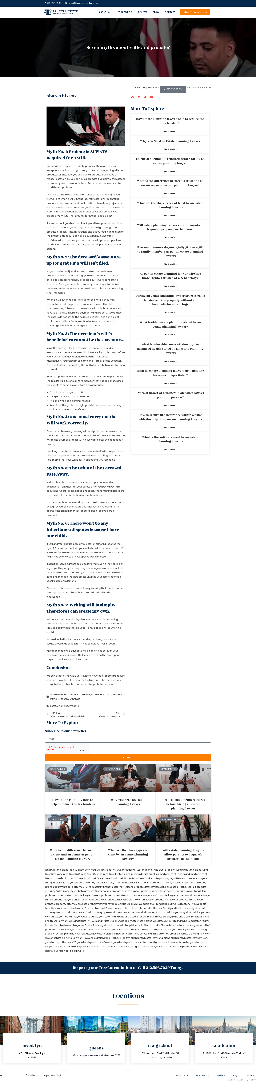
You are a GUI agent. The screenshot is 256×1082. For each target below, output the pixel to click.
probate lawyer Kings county (158, 891)
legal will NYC (98, 869)
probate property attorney (61, 904)
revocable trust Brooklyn (122, 904)
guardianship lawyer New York (84, 946)
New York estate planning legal (158, 878)
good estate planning (77, 223)
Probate (74, 706)
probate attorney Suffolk (181, 887)
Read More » (170, 131)
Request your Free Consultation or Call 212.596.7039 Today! (128, 968)
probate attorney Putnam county (83, 887)
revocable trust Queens (101, 908)
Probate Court (103, 694)
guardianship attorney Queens (94, 942)
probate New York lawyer (139, 899)
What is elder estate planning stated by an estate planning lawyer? (170, 324)
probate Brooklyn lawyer (126, 891)
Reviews (142, 12)
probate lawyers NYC (144, 895)
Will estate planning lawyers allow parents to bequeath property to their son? (170, 227)
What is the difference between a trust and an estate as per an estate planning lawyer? (170, 183)
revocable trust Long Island (153, 904)
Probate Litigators (70, 698)
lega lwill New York (79, 869)
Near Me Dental (54, 951)
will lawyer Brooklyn (154, 912)
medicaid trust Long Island (174, 874)
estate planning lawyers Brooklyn (168, 929)
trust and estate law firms (91, 929)
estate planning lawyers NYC (193, 925)
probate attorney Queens (118, 887)
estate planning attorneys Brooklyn (127, 929)
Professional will (56, 639)
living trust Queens (91, 874)
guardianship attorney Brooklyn (111, 938)
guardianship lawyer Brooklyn (172, 942)
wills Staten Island (165, 925)
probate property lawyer (92, 904)
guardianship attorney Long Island (150, 938)
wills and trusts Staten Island (135, 921)
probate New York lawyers (60, 929)
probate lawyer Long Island (191, 891)
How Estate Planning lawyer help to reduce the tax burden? (170, 121)
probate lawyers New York (116, 895)
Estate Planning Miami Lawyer (102, 925)
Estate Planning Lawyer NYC (118, 946)
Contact (170, 12)
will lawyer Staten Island (105, 916)
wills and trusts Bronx (131, 916)
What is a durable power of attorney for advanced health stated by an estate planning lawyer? (170, 348)
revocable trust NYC (74, 908)
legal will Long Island (56, 869)
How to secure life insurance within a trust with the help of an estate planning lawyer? (170, 417)
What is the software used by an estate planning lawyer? (170, 439)
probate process (85, 166)
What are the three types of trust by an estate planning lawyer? (170, 205)
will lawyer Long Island (179, 912)
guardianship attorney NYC (60, 942)
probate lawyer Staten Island (175, 895)
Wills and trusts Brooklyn (158, 916)
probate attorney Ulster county (92, 891)
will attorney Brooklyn (160, 908)
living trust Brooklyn (163, 869)
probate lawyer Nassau (58, 895)
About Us (104, 12)
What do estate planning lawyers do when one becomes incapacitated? (170, 373)
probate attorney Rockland (150, 887)
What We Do (125, 12)
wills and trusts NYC (80, 921)
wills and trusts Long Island (188, 916)
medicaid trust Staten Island (122, 878)
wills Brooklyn (160, 921)
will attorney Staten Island (127, 912)
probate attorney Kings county (133, 882)
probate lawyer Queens (86, 895)
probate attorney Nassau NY (168, 882)
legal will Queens (116, 869)
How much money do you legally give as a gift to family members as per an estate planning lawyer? (170, 251)
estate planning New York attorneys (118, 933)
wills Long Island (129, 925)
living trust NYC (71, 874)
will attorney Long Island (187, 908)
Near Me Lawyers (74, 951)
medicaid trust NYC (67, 878)
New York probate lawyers (191, 878)
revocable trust (124, 908)
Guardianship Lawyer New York (43, 1075)
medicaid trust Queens (92, 878)
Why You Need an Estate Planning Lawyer (170, 141)
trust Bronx (140, 908)
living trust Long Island (188, 869)
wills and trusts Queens (105, 921)
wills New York (147, 925)
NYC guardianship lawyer (59, 882)
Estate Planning (59, 706)
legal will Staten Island (139, 869)
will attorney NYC (77, 912)
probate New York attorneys (107, 899)
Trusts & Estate (65, 11)
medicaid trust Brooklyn (145, 874)
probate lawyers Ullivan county (71, 899)
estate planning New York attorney (76, 933)
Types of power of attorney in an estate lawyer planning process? (170, 395)
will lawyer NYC (59, 916)
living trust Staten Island (117, 874)
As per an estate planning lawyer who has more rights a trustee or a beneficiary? (170, 275)
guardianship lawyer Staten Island (188, 946)
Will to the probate (97, 365)
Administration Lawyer (63, 694)
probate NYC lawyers (191, 899)
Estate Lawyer (85, 694)
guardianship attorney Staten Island (134, 942)
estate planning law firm (63, 13)
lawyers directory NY (182, 904)
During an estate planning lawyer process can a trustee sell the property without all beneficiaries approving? (170, 300)
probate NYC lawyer (166, 899)
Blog (156, 12)
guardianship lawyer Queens (151, 946)
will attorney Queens (100, 912)
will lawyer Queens (79, 916)
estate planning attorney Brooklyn (160, 933)
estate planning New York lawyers (73, 938)
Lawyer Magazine (74, 925)
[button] (132, 97)
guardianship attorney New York (189, 938)
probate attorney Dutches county (94, 882)
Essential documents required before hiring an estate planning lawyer (170, 161)
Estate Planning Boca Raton (185, 921)
